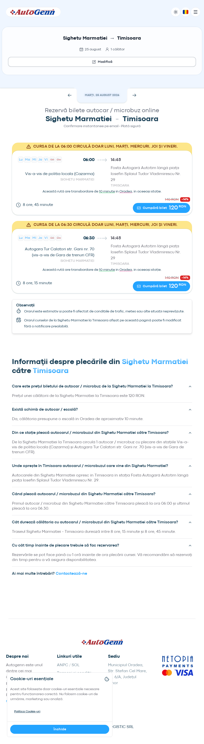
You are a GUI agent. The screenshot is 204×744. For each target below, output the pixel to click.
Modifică (105, 61)
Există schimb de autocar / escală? (45, 409)
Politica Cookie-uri (27, 711)
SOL (75, 665)
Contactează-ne (71, 573)
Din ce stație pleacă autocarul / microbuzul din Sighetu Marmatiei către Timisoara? (90, 433)
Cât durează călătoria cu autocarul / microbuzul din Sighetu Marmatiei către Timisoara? (95, 522)
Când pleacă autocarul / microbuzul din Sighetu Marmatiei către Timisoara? (83, 494)
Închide (59, 729)
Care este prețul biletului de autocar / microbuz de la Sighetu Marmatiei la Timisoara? (92, 386)
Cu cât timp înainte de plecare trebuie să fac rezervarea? (65, 545)
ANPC (62, 665)
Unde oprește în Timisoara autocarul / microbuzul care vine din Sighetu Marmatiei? (90, 466)
